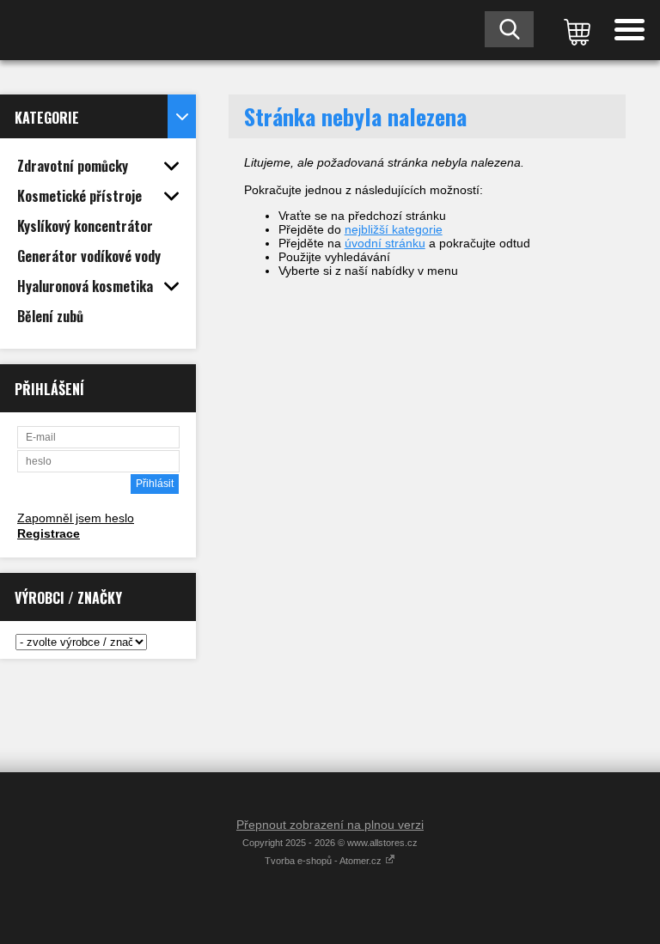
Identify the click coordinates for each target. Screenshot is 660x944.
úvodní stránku (385, 243)
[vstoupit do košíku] (574, 30)
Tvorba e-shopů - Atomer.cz (324, 861)
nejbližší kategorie (394, 229)
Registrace (48, 533)
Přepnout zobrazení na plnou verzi (330, 824)
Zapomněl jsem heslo (75, 518)
